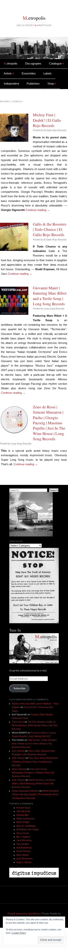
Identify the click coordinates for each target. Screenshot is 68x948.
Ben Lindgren (23, 837)
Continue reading (38, 210)
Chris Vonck (18, 722)
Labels (47, 73)
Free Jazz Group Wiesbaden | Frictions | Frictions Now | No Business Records (35, 762)
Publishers (33, 83)
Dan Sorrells (18, 751)
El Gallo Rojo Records (55, 130)
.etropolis (34, 18)
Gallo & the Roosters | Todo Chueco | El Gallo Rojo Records (49, 229)
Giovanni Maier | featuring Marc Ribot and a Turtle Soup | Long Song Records (49, 295)
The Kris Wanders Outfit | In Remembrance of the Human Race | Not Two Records (34, 725)
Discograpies (33, 63)
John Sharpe (18, 758)
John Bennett (23, 811)
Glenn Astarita (19, 769)
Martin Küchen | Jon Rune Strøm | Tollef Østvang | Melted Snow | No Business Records (33, 784)
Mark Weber (22, 855)
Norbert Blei (22, 815)
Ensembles (29, 73)
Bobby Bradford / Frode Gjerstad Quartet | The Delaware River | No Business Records (35, 795)
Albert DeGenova (25, 818)
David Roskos (23, 851)
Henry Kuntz (22, 833)
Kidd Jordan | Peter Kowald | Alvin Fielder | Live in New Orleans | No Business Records (34, 744)
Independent (11, 83)
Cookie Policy (19, 933)
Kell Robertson (24, 847)
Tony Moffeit (22, 844)
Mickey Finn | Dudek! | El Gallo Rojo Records (47, 120)
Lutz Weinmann (24, 858)
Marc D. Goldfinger (26, 826)
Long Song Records (54, 308)
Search (53, 490)
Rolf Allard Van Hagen (27, 829)
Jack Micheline (24, 840)
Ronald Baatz (23, 807)
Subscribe (19, 688)
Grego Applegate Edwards (25, 791)
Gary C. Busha (23, 862)
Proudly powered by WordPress (24, 913)
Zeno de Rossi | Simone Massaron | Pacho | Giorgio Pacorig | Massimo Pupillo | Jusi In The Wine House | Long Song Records (49, 422)
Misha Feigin (23, 822)
